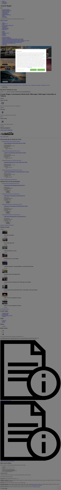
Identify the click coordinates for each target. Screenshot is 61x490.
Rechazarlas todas (33, 69)
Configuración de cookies (20, 69)
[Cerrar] (45, 50)
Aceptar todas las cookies (41, 69)
